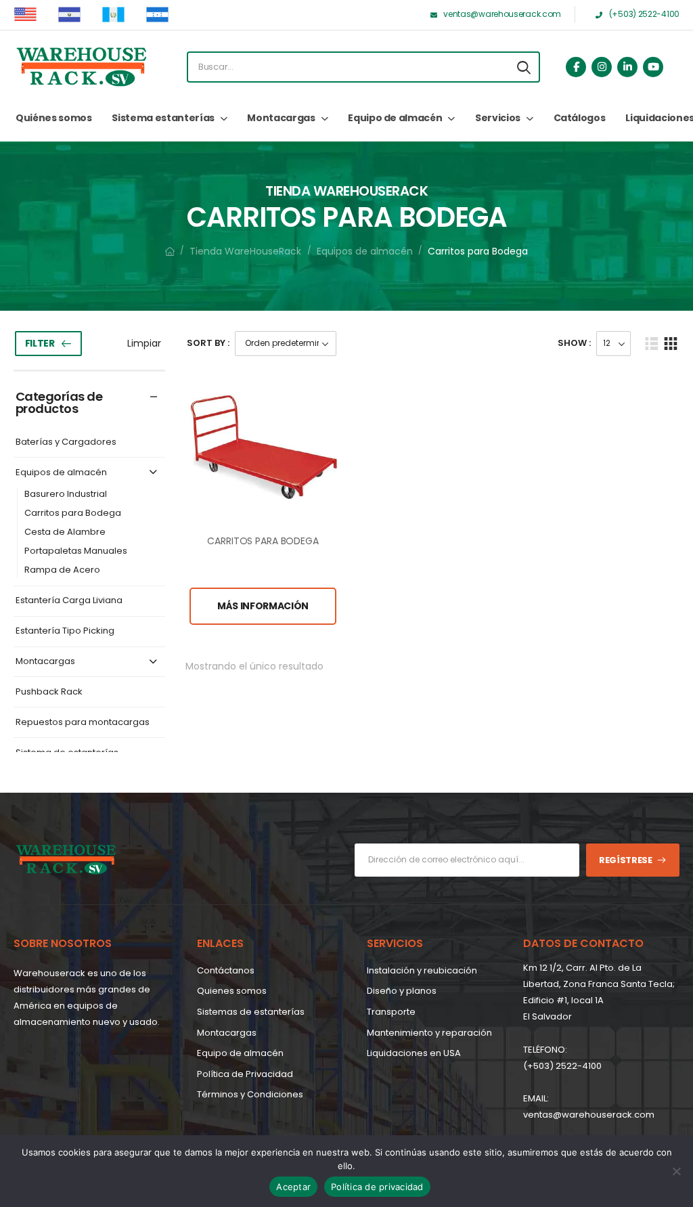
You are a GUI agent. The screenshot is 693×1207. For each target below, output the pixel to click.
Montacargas (281, 118)
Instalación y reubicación (422, 970)
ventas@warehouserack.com (588, 1114)
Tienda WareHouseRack (245, 251)
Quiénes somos (53, 118)
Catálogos (580, 118)
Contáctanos (225, 970)
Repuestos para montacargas (83, 722)
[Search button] (524, 67)
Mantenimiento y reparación (429, 1032)
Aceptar (293, 1186)
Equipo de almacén (395, 118)
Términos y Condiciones (250, 1094)
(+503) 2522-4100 (562, 1065)
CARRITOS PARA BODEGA (262, 541)
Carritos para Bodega (72, 513)
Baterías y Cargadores (66, 442)
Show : (574, 342)
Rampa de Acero (62, 570)
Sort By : (208, 342)
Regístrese (625, 860)
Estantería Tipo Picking (65, 631)
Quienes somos (232, 990)
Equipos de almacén (365, 251)
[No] (676, 1171)
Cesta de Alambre (65, 532)
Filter (40, 343)
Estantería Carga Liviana (69, 601)
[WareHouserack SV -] (81, 67)
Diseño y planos (402, 990)
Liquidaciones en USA (414, 1053)
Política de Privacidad (245, 1074)
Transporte (391, 1011)
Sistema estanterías (163, 118)
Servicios (497, 118)
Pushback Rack (49, 692)
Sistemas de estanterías (251, 1011)
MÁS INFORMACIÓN (263, 606)
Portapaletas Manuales (75, 551)
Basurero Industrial (65, 494)
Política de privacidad (377, 1186)
